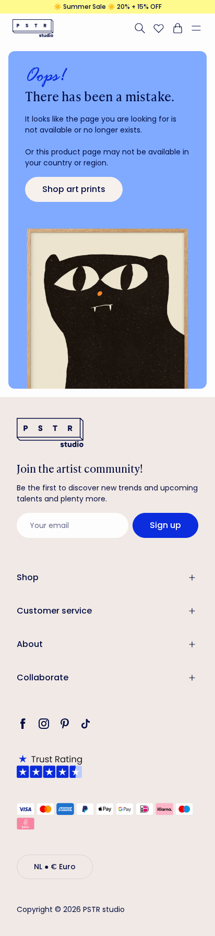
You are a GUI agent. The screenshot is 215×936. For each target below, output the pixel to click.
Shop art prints (73, 189)
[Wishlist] (158, 28)
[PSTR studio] (33, 28)
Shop (28, 577)
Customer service (54, 611)
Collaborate (42, 677)
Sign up (165, 525)
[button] (200, 28)
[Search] (140, 28)
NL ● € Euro (55, 866)
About (30, 644)
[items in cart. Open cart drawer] (177, 28)
